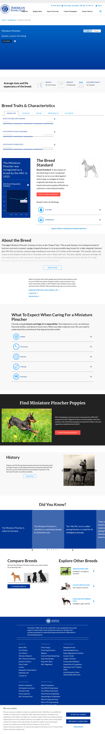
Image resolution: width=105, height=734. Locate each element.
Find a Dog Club (24, 694)
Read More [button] (52, 268)
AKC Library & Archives (27, 659)
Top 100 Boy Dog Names (49, 691)
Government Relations (71, 661)
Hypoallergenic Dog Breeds (50, 696)
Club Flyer (32, 293)
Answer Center (68, 656)
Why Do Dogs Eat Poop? (49, 699)
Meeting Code (24, 673)
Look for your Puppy (67, 433)
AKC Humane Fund (25, 696)
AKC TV (90, 5)
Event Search (57, 5)
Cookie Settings (78, 726)
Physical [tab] (26, 113)
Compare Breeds (18, 586)
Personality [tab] (53, 113)
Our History (23, 653)
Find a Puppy (67, 5)
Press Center (23, 664)
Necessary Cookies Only (78, 721)
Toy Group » (7, 41)
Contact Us (23, 676)
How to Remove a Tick (49, 705)
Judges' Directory (69, 659)
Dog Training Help (47, 659)
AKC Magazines (46, 664)
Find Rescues (33, 296)
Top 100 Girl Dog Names (49, 688)
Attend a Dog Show (25, 685)
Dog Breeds (12, 20)
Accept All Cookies (78, 714)
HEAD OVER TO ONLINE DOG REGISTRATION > (69, 228)
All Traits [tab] (69, 113)
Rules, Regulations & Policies (73, 653)
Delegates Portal (69, 647)
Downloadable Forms (70, 650)
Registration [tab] (37, 11)
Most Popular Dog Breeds (50, 694)
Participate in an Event (27, 688)
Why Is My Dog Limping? (49, 702)
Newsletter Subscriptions (28, 670)
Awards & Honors (25, 661)
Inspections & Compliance (72, 664)
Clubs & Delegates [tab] (70, 11)
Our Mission (23, 650)
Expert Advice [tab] (87, 11)
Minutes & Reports (25, 656)
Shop (83, 5)
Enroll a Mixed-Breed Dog (50, 656)
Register (76, 5)
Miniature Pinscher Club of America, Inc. (43, 290)
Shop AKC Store (46, 661)
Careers (21, 667)
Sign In (100, 5)
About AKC (23, 647)
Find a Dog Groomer (48, 650)
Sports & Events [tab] (53, 11)
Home (4, 20)
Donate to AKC (24, 691)
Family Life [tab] (11, 113)
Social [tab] (39, 113)
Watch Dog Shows (47, 685)
